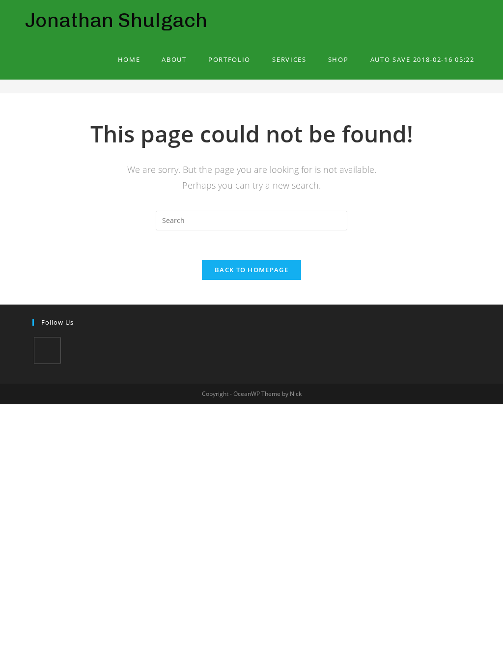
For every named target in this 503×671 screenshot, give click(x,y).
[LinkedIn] (47, 350)
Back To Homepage (251, 269)
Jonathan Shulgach (116, 20)
